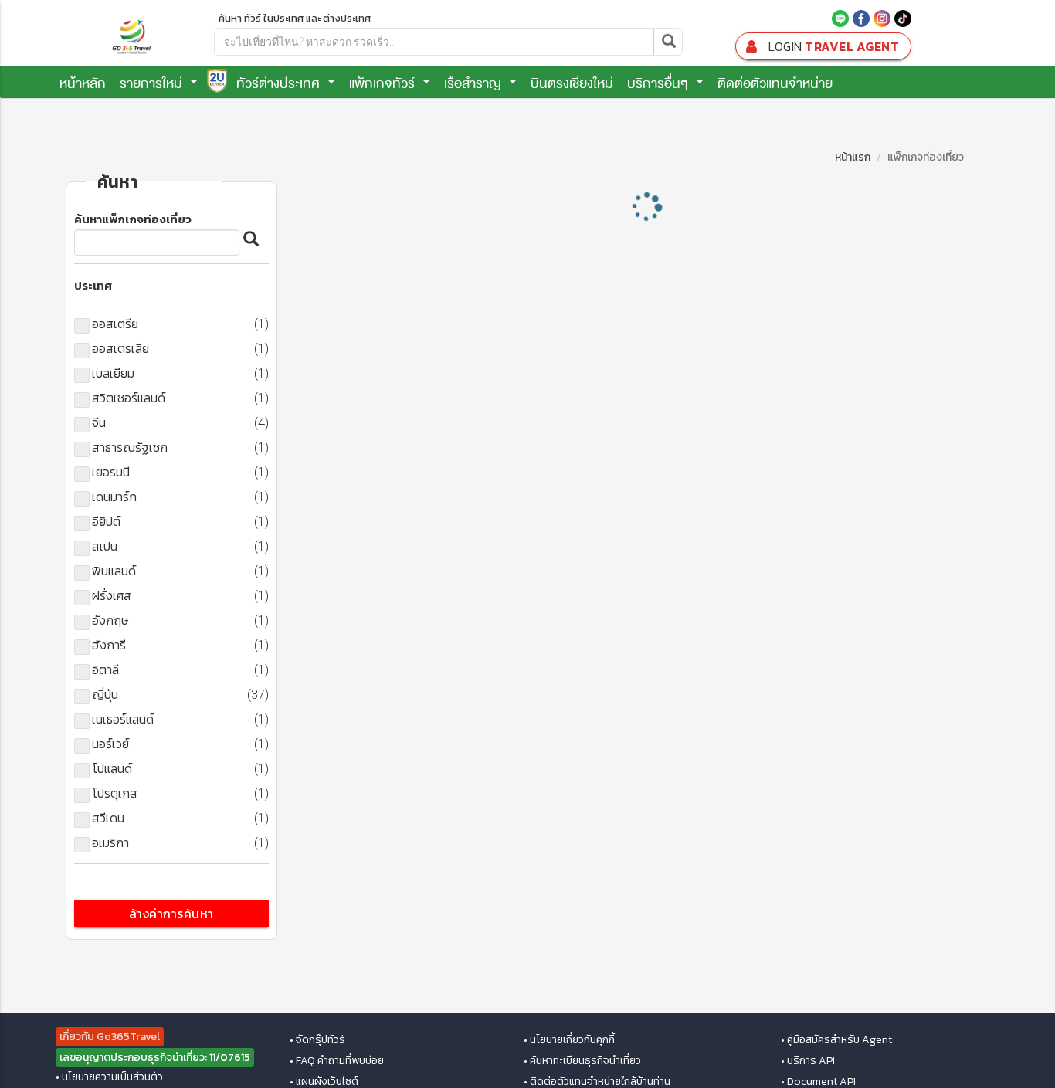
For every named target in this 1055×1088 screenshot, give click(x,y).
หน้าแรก (852, 157)
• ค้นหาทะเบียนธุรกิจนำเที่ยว (582, 1061)
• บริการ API (808, 1061)
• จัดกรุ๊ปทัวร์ (317, 1040)
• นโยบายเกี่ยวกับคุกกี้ (569, 1040)
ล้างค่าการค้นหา (171, 913)
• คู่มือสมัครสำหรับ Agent (836, 1040)
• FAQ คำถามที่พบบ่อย (337, 1061)
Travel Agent (833, 46)
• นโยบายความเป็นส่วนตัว (109, 1077)
